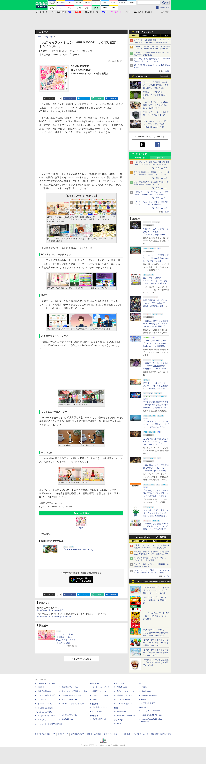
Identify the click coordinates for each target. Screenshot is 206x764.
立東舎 (95, 700)
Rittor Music (94, 683)
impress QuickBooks (149, 695)
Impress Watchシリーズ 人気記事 (151, 537)
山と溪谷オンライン (100, 707)
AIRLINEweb (122, 687)
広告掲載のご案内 (77, 734)
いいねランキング (160, 158)
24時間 (144, 36)
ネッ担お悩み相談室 (45, 708)
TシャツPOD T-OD (100, 695)
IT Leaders (42, 700)
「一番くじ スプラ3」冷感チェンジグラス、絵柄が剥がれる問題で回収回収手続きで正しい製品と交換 (151, 55)
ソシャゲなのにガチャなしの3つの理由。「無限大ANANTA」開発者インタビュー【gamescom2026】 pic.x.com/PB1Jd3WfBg (151, 184)
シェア (71, 98)
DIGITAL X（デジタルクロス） (73, 704)
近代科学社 (94, 716)
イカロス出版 (119, 683)
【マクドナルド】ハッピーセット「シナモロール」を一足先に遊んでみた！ (156, 652)
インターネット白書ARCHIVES (50, 724)
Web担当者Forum (44, 691)
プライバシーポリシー (112, 734)
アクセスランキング (144, 32)
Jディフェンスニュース (126, 691)
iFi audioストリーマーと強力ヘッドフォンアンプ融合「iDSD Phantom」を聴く (155, 124)
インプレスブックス (69, 715)
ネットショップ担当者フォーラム (74, 691)
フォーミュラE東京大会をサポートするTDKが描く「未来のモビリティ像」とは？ (156, 85)
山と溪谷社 (94, 704)
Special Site (141, 76)
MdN (116, 708)
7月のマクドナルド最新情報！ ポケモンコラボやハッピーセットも (153, 582)
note (99, 98)
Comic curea (146, 691)
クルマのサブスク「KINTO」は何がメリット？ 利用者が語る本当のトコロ (156, 105)
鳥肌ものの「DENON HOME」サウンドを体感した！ (155, 95)
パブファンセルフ (148, 703)
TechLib (120, 723)
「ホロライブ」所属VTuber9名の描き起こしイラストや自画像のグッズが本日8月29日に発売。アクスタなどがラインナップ (156, 529)
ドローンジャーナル (45, 704)
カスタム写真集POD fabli (152, 715)
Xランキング (141, 154)
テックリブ (118, 720)
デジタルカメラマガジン (47, 716)
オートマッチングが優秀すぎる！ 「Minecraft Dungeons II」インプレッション (156, 258)
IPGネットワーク (145, 707)
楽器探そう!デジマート (101, 691)
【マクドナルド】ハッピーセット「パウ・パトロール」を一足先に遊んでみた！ (156, 642)
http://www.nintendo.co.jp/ (50, 610)
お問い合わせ (63, 734)
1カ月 (166, 36)
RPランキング (139, 158)
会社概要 (126, 734)
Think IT (41, 687)
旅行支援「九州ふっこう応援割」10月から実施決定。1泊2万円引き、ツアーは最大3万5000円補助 (152, 554)
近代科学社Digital (99, 719)
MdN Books (121, 711)
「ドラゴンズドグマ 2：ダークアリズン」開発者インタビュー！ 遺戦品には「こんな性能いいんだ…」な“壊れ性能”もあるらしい (156, 427)
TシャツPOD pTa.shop (151, 711)
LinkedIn (113, 98)
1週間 (155, 36)
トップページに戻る (81, 659)
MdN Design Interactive (126, 716)
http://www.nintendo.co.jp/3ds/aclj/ (54, 616)
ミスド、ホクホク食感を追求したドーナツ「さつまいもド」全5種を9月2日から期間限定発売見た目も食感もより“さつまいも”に (151, 42)
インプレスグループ (140, 734)
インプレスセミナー (69, 700)
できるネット (43, 720)
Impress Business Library (71, 695)
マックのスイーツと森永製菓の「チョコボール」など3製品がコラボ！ (156, 662)
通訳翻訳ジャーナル (124, 695)
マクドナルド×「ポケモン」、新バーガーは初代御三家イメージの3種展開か (156, 633)
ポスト (51, 98)
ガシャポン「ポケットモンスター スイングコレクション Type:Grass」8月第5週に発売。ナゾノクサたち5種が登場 (156, 516)
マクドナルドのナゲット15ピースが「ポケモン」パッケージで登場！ (156, 616)
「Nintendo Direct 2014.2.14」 (78, 549)
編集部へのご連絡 (94, 734)
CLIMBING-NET (98, 711)
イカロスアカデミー (124, 704)
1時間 (134, 36)
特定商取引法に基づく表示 (161, 734)
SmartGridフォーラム (70, 687)
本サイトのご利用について (45, 734)
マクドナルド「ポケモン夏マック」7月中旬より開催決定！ (156, 600)
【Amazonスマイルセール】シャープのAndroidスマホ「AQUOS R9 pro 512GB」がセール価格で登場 (152, 48)
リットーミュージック (100, 687)
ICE (140, 683)
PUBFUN (142, 700)
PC (97, 12)
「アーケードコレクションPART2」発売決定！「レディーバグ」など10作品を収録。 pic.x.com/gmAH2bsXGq (152, 204)
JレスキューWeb (123, 700)
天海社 (144, 687)
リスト (59, 98)
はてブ (85, 98)
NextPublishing (67, 719)
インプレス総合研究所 (46, 695)
